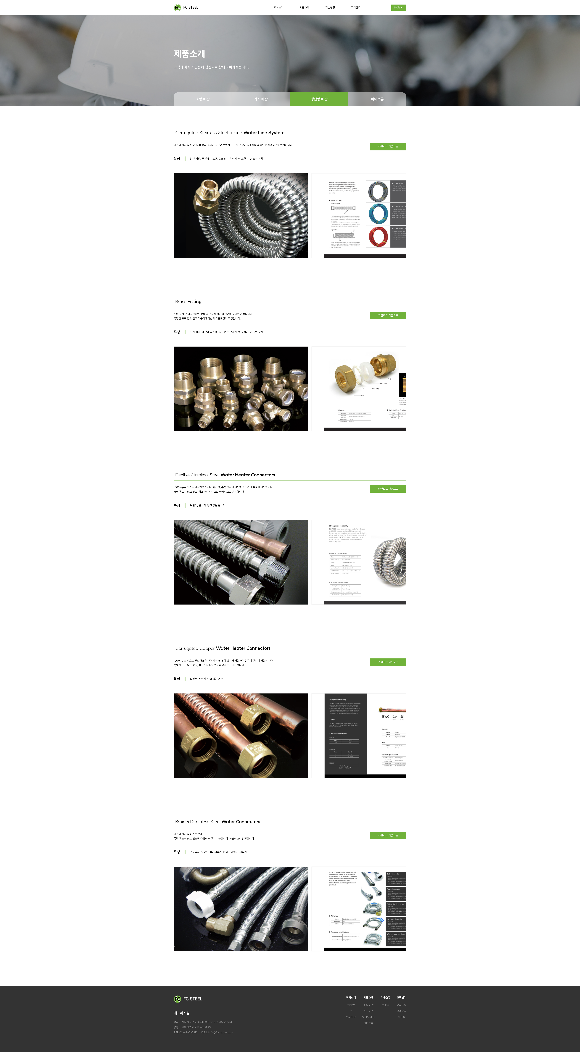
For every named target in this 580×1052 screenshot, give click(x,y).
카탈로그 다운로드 (388, 146)
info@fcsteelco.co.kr (220, 1032)
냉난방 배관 (319, 99)
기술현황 (330, 7)
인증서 (385, 1005)
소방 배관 (202, 99)
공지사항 (401, 1005)
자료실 (401, 1017)
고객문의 (401, 1011)
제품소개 (304, 7)
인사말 (351, 1005)
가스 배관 (261, 99)
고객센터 (356, 7)
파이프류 (377, 99)
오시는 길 (351, 1017)
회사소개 (279, 7)
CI (351, 1011)
